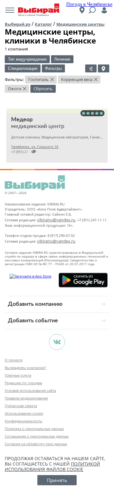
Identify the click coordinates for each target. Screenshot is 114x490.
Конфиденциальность (23, 421)
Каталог (43, 24)
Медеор (22, 120)
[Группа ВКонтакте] (57, 342)
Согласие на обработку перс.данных (36, 443)
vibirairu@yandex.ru (56, 220)
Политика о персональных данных (34, 428)
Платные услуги (18, 375)
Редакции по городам (23, 382)
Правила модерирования (26, 398)
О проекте (13, 360)
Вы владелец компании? (25, 367)
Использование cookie (24, 413)
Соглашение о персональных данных (37, 436)
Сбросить (43, 88)
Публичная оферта (21, 405)
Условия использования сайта (30, 390)
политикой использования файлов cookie (52, 466)
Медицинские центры (80, 24)
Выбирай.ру (17, 24)
